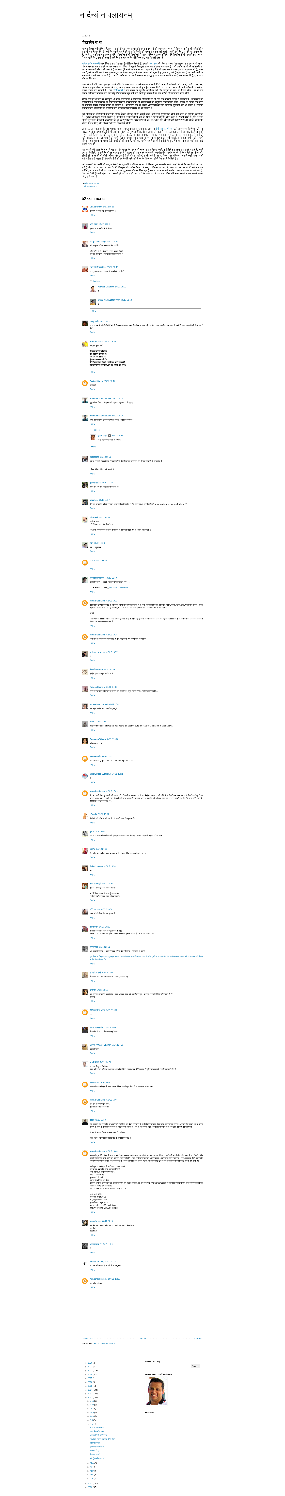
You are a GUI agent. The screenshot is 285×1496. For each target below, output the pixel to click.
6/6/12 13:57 (112, 652)
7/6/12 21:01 (105, 1082)
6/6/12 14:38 (109, 669)
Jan (92, 1479)
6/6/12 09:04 (117, 416)
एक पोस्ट (153, 63)
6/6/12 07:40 (112, 267)
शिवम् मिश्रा (94, 947)
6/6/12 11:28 (104, 517)
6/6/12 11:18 (126, 300)
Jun (92, 1424)
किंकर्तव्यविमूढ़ (94, 1450)
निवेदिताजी (118, 90)
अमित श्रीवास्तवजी (91, 63)
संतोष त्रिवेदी (94, 457)
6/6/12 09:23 (105, 457)
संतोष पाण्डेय (94, 1082)
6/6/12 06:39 (104, 224)
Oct (92, 1408)
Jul (91, 1420)
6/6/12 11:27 (104, 500)
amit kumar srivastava (100, 398)
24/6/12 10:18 (114, 1279)
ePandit (93, 814)
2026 (90, 1363)
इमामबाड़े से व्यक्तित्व (97, 1447)
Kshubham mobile (98, 1279)
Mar (92, 1471)
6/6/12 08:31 (105, 321)
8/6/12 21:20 (107, 1221)
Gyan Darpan (96, 207)
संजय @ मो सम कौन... (98, 267)
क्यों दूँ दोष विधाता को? (98, 1458)
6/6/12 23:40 (107, 973)
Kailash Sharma (97, 687)
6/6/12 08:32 (110, 341)
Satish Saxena (97, 341)
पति (85, 186)
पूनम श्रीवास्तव (95, 1221)
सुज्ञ (91, 831)
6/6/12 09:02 (117, 398)
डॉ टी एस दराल (95, 909)
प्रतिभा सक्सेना (95, 483)
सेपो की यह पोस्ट (164, 128)
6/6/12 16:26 (112, 739)
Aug (92, 1416)
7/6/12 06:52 (102, 990)
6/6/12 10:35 (107, 483)
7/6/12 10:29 (111, 1010)
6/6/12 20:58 (106, 909)
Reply (92, 215)
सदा (91, 543)
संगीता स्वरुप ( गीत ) (97, 1027)
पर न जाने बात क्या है (97, 1427)
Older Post (197, 1339)
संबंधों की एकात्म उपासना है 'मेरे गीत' (102, 1439)
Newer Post (88, 1339)
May (92, 1463)
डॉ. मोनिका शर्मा (95, 973)
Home (143, 1339)
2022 (90, 1367)
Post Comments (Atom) (104, 1343)
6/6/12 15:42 (114, 704)
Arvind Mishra (96, 381)
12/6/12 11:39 (106, 1244)
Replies (96, 281)
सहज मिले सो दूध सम (97, 1431)
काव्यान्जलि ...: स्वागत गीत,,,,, (119, 587)
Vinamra (94, 500)
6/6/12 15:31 (111, 687)
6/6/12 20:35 (107, 883)
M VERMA (94, 1062)
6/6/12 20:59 (104, 927)
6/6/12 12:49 (111, 578)
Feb (92, 1475)
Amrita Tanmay (97, 1261)
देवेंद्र (92, 1120)
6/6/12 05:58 (108, 207)
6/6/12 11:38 (99, 543)
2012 (90, 1397)
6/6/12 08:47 (109, 381)
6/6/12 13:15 (112, 635)
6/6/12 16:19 (103, 722)
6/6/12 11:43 (101, 560)
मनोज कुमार (94, 927)
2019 (90, 1374)
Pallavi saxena (96, 866)
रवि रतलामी (94, 517)
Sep (92, 1412)
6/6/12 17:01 (117, 774)
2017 (90, 1378)
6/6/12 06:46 (112, 241)
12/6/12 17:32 (111, 1261)
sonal (92, 560)
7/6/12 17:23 (117, 1045)
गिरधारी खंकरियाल (96, 669)
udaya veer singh (98, 241)
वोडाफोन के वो (95, 1454)
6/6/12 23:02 (104, 947)
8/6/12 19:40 (112, 1151)
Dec (92, 1401)
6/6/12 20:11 (101, 849)
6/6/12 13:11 (111, 601)
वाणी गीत (93, 990)
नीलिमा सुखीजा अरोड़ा (97, 1010)
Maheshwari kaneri (99, 704)
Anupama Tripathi (98, 739)
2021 (90, 1371)
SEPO (92, 849)
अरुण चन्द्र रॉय (95, 756)
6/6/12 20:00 (99, 831)
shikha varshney (97, 652)
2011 (90, 1483)
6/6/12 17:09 (112, 791)
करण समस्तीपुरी (95, 883)
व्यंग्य (95, 186)
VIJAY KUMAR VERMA (100, 1045)
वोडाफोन (90, 186)
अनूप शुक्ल (93, 224)
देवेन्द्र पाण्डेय (94, 321)
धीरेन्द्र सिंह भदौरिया (97, 578)
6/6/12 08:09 (120, 287)
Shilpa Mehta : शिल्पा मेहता (109, 300)
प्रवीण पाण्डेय (102, 436)
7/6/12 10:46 (110, 1027)
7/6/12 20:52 (105, 1062)
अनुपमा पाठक (94, 1244)
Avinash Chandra (106, 287)
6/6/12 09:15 (117, 436)
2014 (90, 1390)
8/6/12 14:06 (112, 1100)
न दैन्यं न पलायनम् (106, 15)
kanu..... (93, 722)
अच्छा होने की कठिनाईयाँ (98, 1435)
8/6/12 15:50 (100, 1120)
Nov (92, 1405)
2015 (90, 1386)
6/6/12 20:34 (110, 866)
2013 (90, 1394)
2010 (90, 1487)
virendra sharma (97, 601)
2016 (90, 1382)
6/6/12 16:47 (107, 756)
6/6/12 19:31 (103, 814)
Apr (92, 1467)
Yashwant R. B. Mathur (100, 774)
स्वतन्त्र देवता (95, 1443)
